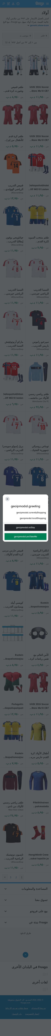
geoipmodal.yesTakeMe (25, 536)
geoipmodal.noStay (25, 527)
